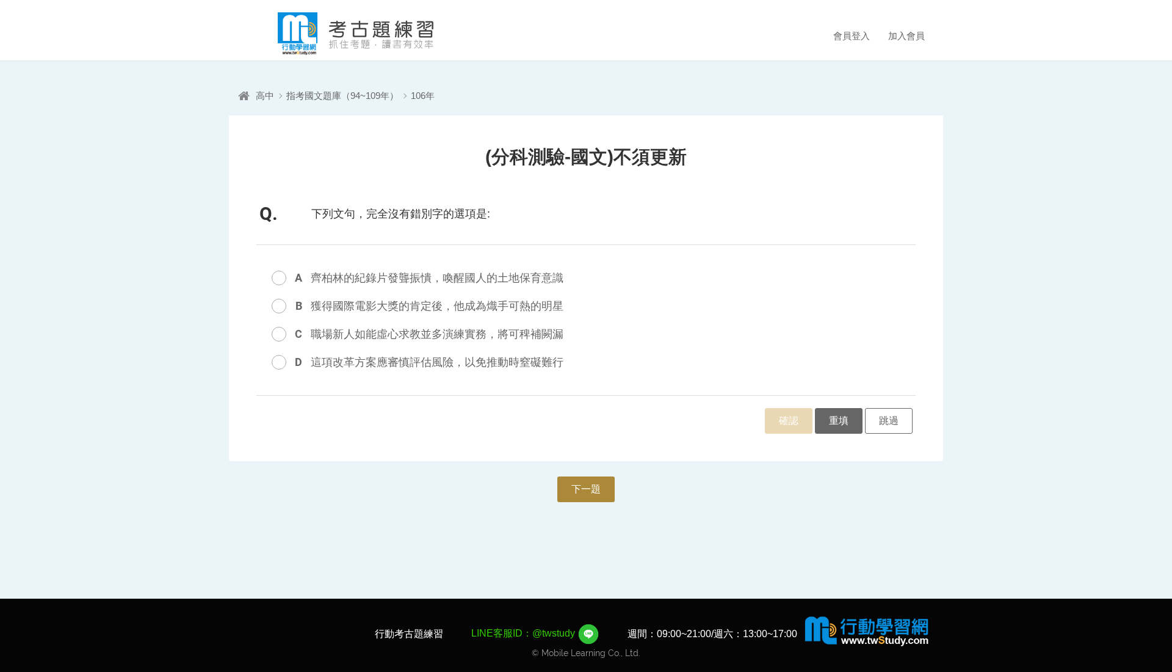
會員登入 (851, 36)
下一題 (586, 489)
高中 (265, 95)
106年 (423, 95)
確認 (788, 420)
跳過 (889, 420)
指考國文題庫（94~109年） (342, 95)
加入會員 (906, 36)
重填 (838, 420)
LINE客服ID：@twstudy (524, 633)
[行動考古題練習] (339, 33)
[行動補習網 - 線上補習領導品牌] (867, 630)
